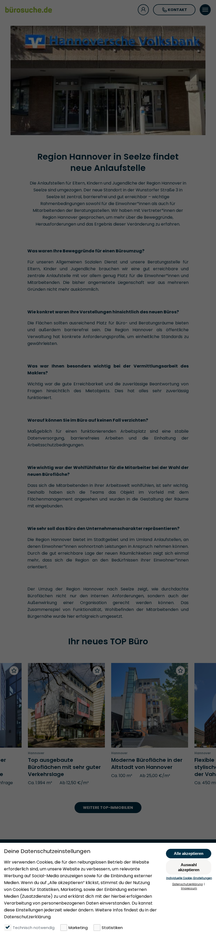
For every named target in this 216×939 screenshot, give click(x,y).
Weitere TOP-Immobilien (108, 807)
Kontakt (177, 9)
